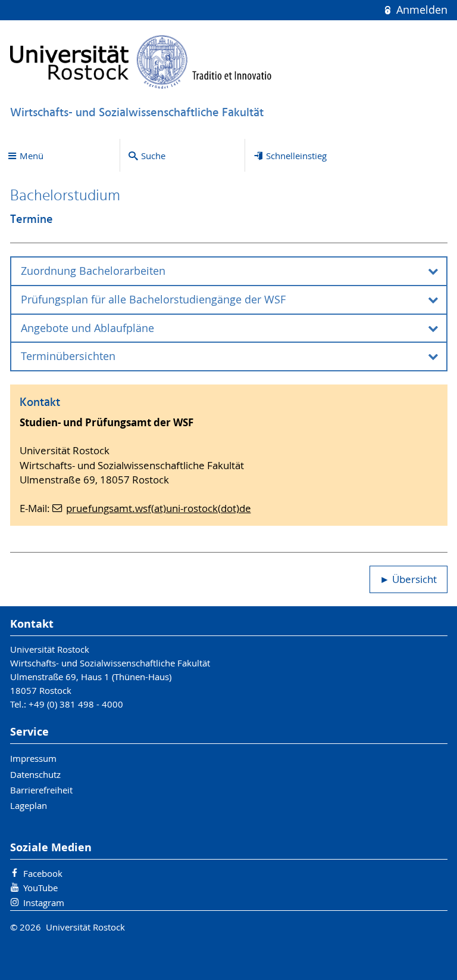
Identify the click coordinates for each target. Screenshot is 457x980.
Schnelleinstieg (296, 156)
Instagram (43, 902)
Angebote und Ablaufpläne (87, 328)
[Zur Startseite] (141, 61)
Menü (31, 156)
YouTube (40, 888)
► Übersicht (408, 579)
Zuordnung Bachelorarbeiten (93, 271)
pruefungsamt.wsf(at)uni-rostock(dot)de (158, 508)
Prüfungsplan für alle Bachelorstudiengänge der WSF (153, 299)
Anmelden (420, 10)
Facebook (42, 873)
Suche (153, 156)
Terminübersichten (68, 356)
